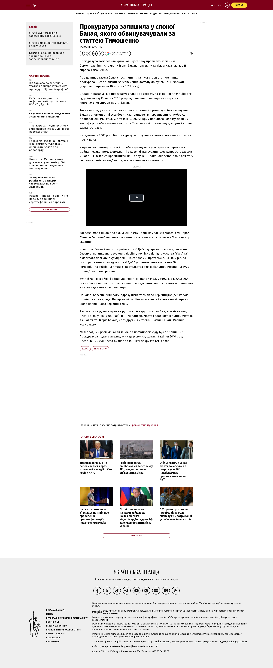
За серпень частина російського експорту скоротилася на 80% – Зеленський (43, 182)
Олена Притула (203, 641)
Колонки (120, 13)
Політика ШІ (52, 622)
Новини (80, 13)
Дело (112, 77)
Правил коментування (144, 425)
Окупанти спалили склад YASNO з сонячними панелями (49, 115)
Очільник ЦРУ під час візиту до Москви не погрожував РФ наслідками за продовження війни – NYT (174, 471)
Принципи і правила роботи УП (63, 630)
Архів (194, 13)
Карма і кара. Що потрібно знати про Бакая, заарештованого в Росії (46, 56)
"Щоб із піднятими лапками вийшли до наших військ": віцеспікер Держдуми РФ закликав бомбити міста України (136, 518)
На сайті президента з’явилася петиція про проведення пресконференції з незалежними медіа (94, 516)
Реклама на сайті (55, 610)
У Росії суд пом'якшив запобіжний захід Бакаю (45, 34)
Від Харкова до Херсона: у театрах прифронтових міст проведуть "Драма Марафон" (48, 86)
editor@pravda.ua (238, 641)
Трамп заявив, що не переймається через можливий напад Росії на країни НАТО (96, 468)
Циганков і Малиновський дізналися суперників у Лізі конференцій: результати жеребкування (47, 164)
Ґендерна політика (56, 626)
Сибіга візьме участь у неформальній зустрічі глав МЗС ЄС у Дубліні (47, 101)
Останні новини (40, 75)
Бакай (85, 349)
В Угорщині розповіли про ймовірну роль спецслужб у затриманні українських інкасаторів (176, 514)
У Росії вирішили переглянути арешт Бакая (48, 44)
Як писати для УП (55, 634)
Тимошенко (100, 349)
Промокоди (53, 641)
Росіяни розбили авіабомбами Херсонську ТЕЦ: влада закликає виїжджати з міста (136, 468)
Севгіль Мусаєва (162, 641)
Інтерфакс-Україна (225, 610)
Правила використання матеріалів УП (67, 618)
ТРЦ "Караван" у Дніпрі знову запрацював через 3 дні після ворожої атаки (49, 128)
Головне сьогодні (92, 436)
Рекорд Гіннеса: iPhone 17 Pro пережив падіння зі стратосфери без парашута (48, 199)
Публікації (93, 13)
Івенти (144, 13)
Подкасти (155, 13)
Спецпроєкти (171, 13)
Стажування (53, 637)
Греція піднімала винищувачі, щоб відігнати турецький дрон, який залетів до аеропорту (49, 145)
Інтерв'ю (133, 13)
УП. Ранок (106, 13)
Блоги (185, 13)
